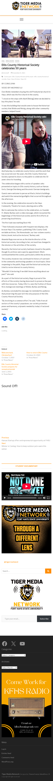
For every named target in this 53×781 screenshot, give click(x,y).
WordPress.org (7, 762)
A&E (3, 61)
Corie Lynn (7, 76)
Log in (4, 749)
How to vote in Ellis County (36, 353)
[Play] (5, 498)
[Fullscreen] (48, 498)
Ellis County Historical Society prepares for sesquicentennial (10, 366)
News (17, 61)
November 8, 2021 (18, 73)
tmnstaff (6, 73)
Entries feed (6, 753)
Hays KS (23, 79)
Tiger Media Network (10, 774)
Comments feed (8, 757)
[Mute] (44, 498)
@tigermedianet (11, 562)
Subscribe (44, 618)
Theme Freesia (34, 774)
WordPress (44, 774)
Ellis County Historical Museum (22, 76)
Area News (10, 61)
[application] (26, 486)
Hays (9, 79)
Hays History (15, 79)
